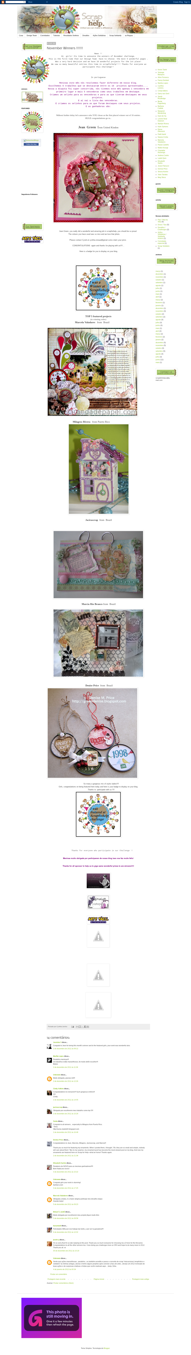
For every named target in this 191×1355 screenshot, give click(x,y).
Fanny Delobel (163, 80)
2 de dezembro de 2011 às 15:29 (65, 1114)
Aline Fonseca (163, 77)
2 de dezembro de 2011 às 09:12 (65, 1049)
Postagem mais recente (56, 1279)
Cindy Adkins (58, 1089)
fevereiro (159, 303)
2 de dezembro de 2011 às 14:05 (65, 1100)
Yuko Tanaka (163, 175)
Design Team (32, 36)
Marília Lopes (58, 1056)
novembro (159, 277)
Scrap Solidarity (115, 36)
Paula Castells (163, 145)
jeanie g (56, 1240)
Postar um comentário (58, 1274)
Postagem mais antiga (140, 1279)
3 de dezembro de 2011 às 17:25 (65, 1188)
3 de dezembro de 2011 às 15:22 (65, 1172)
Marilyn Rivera (163, 124)
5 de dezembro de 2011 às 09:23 (65, 1204)
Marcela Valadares (60, 1196)
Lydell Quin (162, 158)
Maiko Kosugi (163, 148)
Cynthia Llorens (161, 87)
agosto (158, 286)
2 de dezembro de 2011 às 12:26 (65, 1081)
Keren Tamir (162, 70)
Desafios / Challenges (162, 228)
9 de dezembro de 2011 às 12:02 (65, 1232)
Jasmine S (57, 1042)
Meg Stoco (162, 177)
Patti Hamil (162, 134)
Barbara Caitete (161, 107)
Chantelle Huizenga (161, 151)
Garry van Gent (163, 94)
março (158, 271)
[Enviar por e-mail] (77, 1026)
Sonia (55, 1121)
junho (158, 291)
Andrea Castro (163, 155)
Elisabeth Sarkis (59, 1163)
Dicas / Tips (162, 225)
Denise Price (58, 1140)
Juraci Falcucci (163, 166)
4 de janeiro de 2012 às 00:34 (64, 1269)
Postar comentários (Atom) (63, 1283)
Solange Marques (161, 73)
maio (157, 294)
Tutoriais (56, 36)
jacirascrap (57, 1107)
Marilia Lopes (163, 83)
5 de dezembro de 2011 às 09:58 (65, 1218)
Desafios (85, 36)
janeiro (158, 306)
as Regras (129, 36)
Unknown (57, 1075)
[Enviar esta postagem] (72, 1026)
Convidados (45, 36)
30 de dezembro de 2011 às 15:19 (66, 1251)
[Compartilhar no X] (82, 1026)
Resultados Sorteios (71, 36)
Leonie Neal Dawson (162, 120)
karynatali (57, 1226)
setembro (159, 283)
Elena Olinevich (161, 130)
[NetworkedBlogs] (31, 140)
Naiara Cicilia (163, 137)
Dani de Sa (162, 116)
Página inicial (99, 1279)
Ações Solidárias (99, 36)
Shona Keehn (163, 172)
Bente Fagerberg (162, 102)
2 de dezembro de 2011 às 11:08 (65, 1067)
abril (157, 297)
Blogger (107, 1348)
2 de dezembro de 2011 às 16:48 (65, 1132)
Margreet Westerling (162, 112)
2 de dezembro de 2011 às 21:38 (65, 1156)
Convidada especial (162, 242)
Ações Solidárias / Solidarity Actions (162, 235)
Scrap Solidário (163, 246)
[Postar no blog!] (79, 1026)
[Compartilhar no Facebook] (85, 1026)
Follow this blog (31, 144)
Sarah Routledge (162, 97)
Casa (21, 36)
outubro (158, 280)
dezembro (159, 274)
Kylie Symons (163, 127)
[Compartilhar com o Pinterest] (87, 1026)
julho (157, 288)
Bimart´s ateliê (59, 1212)
